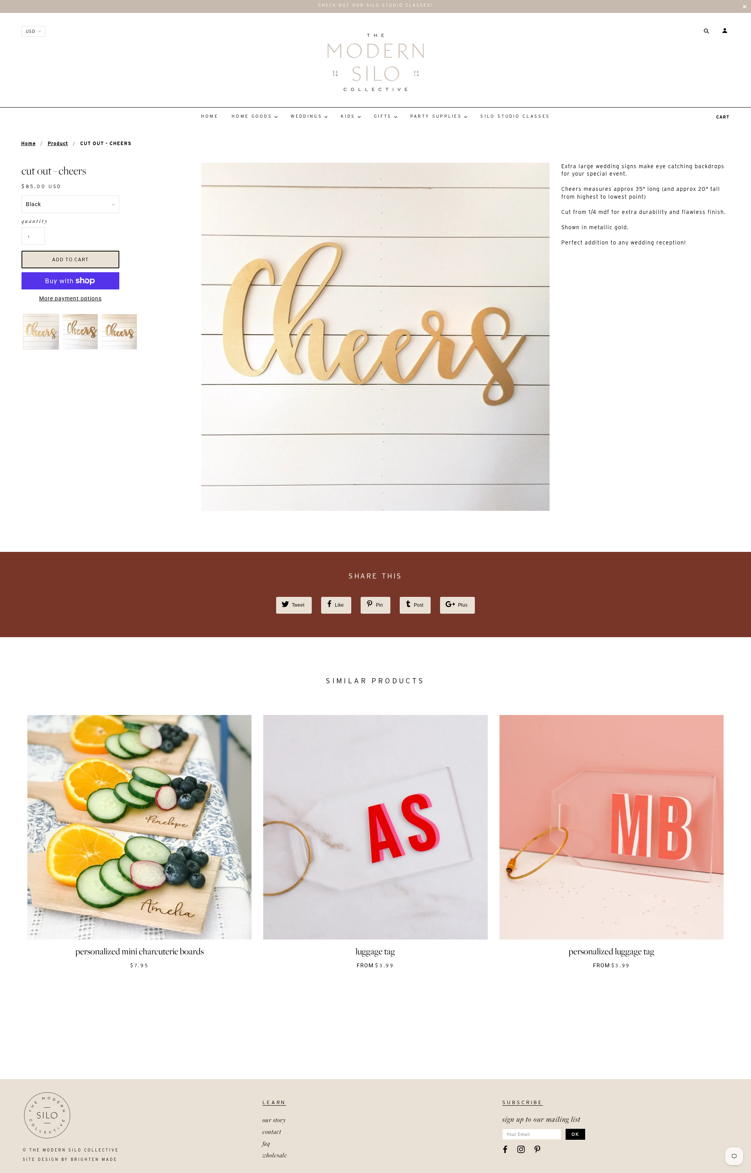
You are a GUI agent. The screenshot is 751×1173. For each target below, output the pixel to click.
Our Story (274, 1120)
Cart (722, 117)
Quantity (33, 221)
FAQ (266, 1143)
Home (28, 143)
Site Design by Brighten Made (70, 1159)
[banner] (375, 62)
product (58, 143)
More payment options (70, 298)
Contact (271, 1131)
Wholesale (274, 1155)
